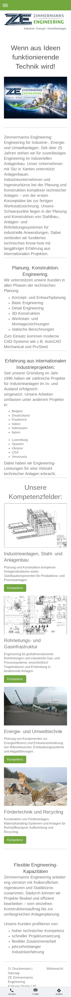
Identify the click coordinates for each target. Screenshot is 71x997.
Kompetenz (15, 588)
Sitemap (14, 973)
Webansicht (55, 968)
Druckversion (21, 968)
